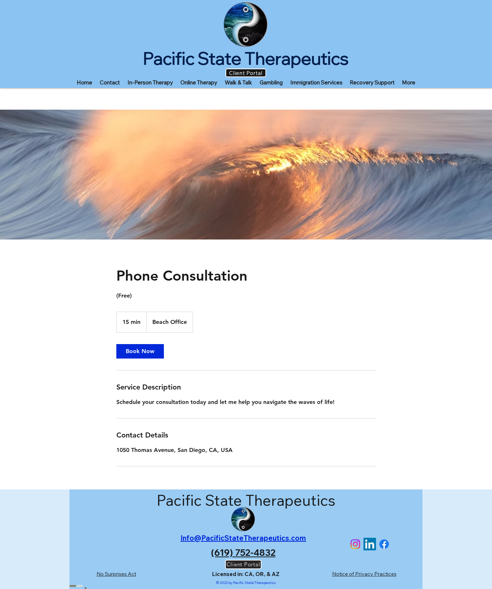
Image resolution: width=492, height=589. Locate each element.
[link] (140, 351)
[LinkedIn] (369, 544)
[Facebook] (384, 544)
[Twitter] (355, 544)
